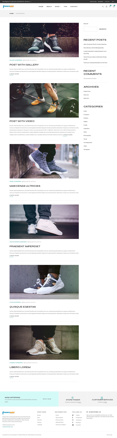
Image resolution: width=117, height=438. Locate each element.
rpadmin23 (33, 60)
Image (85, 125)
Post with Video (22, 121)
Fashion (86, 118)
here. (79, 402)
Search (86, 23)
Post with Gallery (24, 64)
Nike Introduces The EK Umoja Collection (95, 44)
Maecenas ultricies (25, 185)
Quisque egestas (23, 306)
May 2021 (86, 95)
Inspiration (86, 128)
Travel (85, 139)
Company (86, 114)
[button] (28, 1)
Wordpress (87, 149)
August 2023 (87, 91)
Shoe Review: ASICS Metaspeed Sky (94, 48)
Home (12, 13)
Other (85, 132)
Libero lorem (20, 367)
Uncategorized (88, 142)
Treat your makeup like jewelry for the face (95, 62)
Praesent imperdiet (25, 246)
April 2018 (86, 98)
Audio (85, 111)
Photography (87, 135)
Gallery (85, 121)
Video (85, 146)
